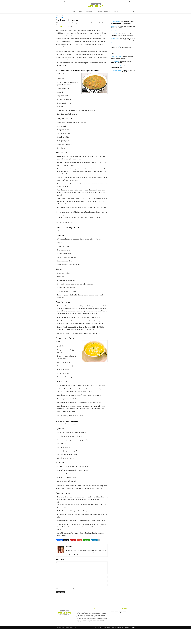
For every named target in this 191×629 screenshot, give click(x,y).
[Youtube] (78, 554)
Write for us (96, 627)
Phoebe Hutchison (115, 52)
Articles (72, 1)
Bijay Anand (114, 43)
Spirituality (107, 11)
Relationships (90, 11)
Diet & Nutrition (60, 17)
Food (73, 11)
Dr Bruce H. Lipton (115, 21)
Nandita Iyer (61, 27)
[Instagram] (129, 1)
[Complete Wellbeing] (95, 6)
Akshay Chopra (115, 61)
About (108, 627)
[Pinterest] (132, 1)
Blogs (64, 1)
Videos (60, 1)
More (116, 11)
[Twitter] (134, 1)
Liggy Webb (114, 33)
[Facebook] (127, 1)
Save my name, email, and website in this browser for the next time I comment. (76, 588)
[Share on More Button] (99, 540)
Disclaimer (133, 627)
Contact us (113, 627)
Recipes (68, 1)
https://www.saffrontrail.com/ (71, 548)
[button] (133, 11)
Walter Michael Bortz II (116, 56)
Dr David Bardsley (115, 30)
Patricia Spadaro (115, 38)
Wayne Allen (114, 26)
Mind (99, 11)
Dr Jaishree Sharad (116, 65)
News (76, 1)
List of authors (103, 627)
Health (80, 11)
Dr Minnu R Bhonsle (116, 70)
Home (57, 1)
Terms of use (126, 627)
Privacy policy (120, 627)
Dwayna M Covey (115, 46)
